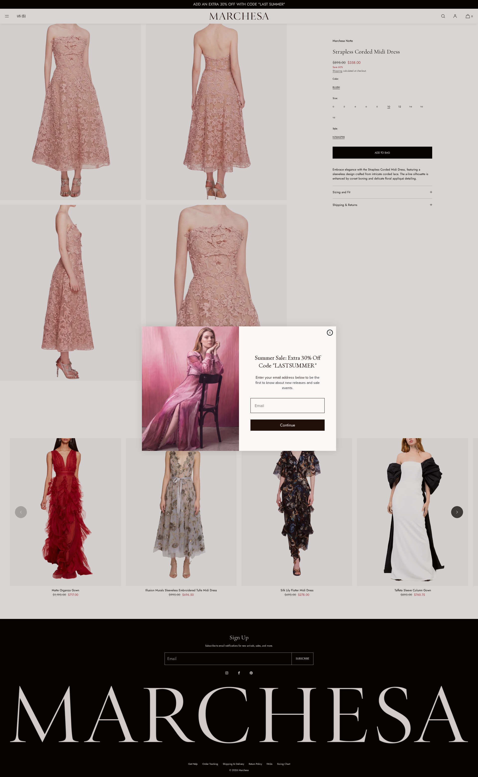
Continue (287, 425)
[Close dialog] (329, 332)
